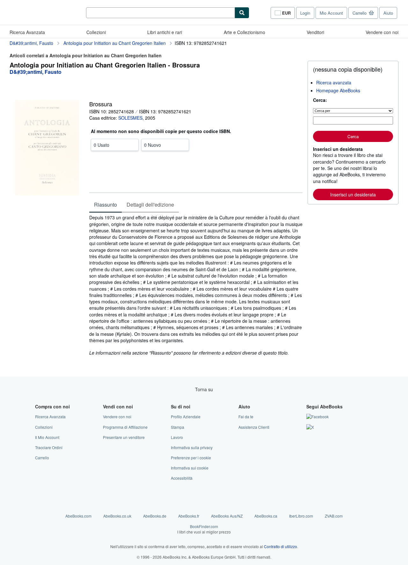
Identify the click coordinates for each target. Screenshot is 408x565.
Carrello (42, 457)
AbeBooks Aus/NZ (227, 516)
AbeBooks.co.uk (117, 516)
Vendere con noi (382, 32)
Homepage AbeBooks (338, 90)
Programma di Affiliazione (125, 427)
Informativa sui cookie (189, 467)
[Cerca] (242, 12)
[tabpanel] (195, 285)
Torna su (204, 389)
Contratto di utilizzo (280, 546)
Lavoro (177, 437)
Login (305, 13)
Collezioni (96, 32)
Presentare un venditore (124, 437)
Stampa (177, 427)
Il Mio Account (47, 437)
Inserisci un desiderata (353, 194)
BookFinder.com (204, 529)
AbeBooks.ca (265, 516)
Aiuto (388, 13)
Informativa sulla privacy (192, 447)
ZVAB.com (334, 516)
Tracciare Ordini (48, 447)
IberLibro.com (301, 516)
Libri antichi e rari (164, 32)
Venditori (315, 32)
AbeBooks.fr (188, 516)
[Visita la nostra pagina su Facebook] (317, 416)
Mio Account (331, 13)
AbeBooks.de (154, 516)
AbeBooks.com (78, 516)
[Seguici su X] (310, 427)
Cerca (353, 136)
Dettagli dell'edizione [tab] (150, 204)
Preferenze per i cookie (191, 457)
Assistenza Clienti (253, 427)
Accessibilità (182, 478)
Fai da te (245, 416)
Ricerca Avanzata (27, 32)
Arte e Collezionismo (244, 32)
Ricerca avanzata (333, 82)
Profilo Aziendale (185, 416)
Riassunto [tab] (105, 204)
